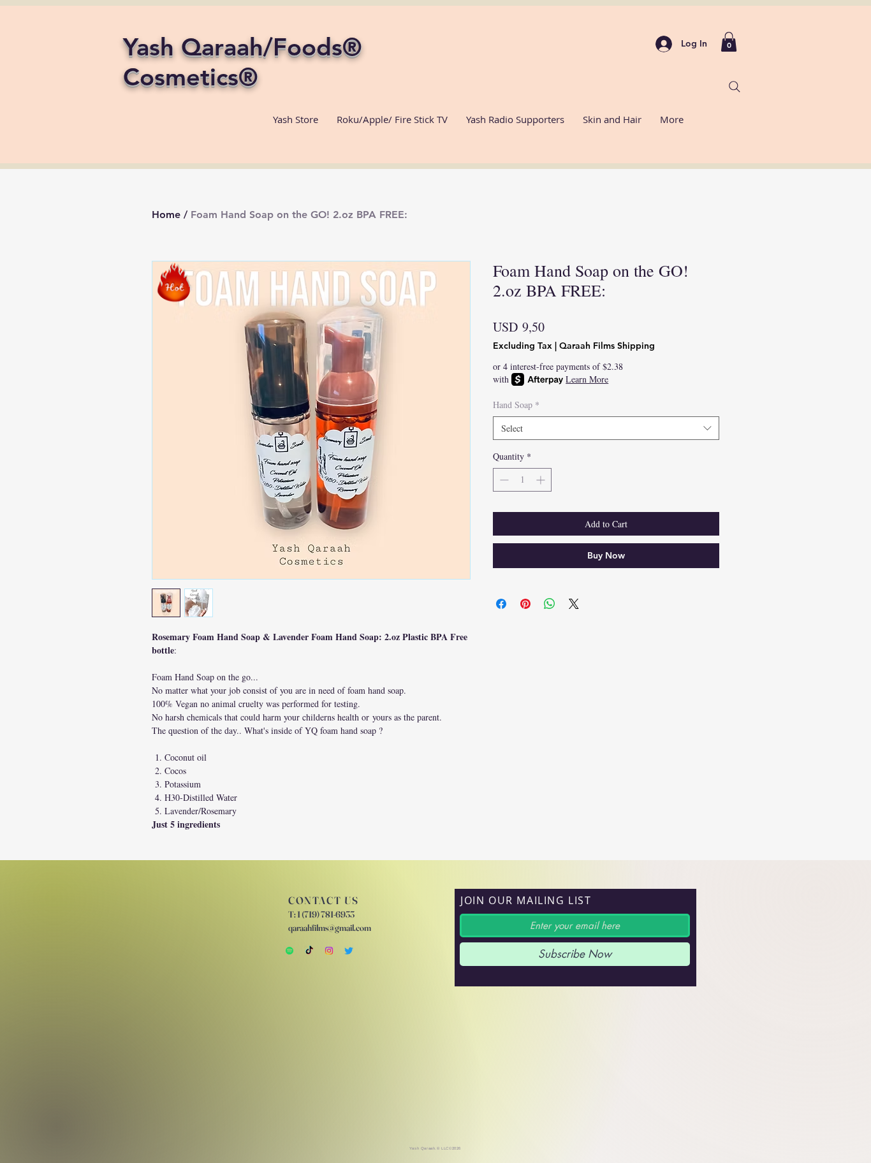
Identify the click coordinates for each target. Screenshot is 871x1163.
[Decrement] (503, 480)
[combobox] (606, 428)
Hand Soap (516, 405)
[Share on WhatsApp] (549, 603)
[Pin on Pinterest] (525, 603)
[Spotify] (289, 951)
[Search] (734, 86)
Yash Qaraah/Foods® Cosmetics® (242, 62)
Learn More (587, 379)
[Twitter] (349, 951)
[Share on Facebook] (501, 603)
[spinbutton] (522, 480)
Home (166, 214)
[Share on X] (574, 603)
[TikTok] (309, 951)
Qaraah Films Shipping (607, 345)
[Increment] (542, 480)
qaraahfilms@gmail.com (329, 927)
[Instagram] (329, 951)
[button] (729, 42)
